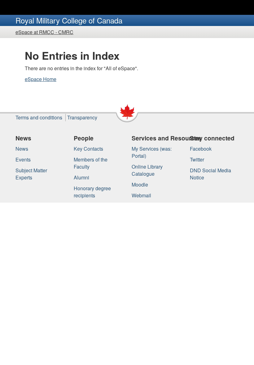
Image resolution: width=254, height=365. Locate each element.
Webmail (141, 195)
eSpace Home (40, 79)
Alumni (81, 177)
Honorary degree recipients (92, 192)
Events (23, 159)
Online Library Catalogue (147, 170)
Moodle (140, 184)
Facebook (201, 148)
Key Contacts (88, 148)
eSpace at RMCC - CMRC (44, 32)
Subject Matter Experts (31, 174)
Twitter (197, 159)
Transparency (82, 117)
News (21, 148)
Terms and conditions (38, 117)
